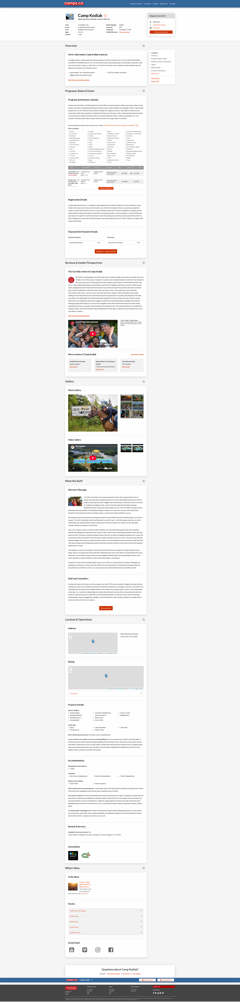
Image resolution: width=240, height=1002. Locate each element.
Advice (156, 4)
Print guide (89, 990)
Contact (66, 994)
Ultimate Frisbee (131, 142)
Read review (74, 367)
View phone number (159, 25)
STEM (109, 158)
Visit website (155, 78)
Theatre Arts (130, 140)
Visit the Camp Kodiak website (79, 80)
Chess (71, 149)
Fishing (91, 140)
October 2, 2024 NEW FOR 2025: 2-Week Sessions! (85, 884)
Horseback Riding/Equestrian (97, 149)
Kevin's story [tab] (74, 921)
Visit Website (166, 980)
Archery (72, 131)
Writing (129, 158)
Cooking (72, 155)
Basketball (73, 142)
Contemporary (74, 153)
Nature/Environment (113, 138)
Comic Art (72, 151)
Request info (155, 81)
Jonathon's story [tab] (75, 932)
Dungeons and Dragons (95, 133)
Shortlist (164, 4)
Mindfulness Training (113, 133)
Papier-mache (111, 142)
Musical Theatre (112, 136)
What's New (155, 73)
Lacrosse (91, 155)
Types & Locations (136, 4)
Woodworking (131, 155)
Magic (90, 160)
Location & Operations (158, 70)
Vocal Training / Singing (133, 147)
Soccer (109, 162)
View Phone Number (113, 974)
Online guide (90, 989)
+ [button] (70, 635)
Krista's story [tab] (74, 927)
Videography (130, 144)
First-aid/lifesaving (94, 138)
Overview (154, 55)
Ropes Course (112, 155)
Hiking (90, 147)
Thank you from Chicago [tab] (78, 911)
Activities (148, 4)
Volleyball (129, 149)
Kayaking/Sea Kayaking (95, 153)
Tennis (128, 138)
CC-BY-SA (105, 653)
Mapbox (115, 653)
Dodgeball (73, 162)
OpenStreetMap (93, 653)
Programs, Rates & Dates (159, 58)
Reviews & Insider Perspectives (161, 61)
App (88, 993)
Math (109, 131)
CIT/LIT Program (74, 144)
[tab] (106, 45)
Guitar (90, 144)
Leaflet (81, 653)
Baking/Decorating (75, 138)
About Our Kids (68, 991)
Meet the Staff (155, 67)
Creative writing (74, 158)
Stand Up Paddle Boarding (134, 131)
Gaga (90, 142)
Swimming (129, 136)
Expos (88, 992)
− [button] (70, 638)
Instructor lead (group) (95, 151)
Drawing (91, 131)
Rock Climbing (112, 153)
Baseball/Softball (74, 140)
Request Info (148, 980)
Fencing (91, 136)
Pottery (110, 149)
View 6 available (124, 32)
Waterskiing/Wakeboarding (134, 151)
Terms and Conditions (100, 999)
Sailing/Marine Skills (113, 160)
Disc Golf (72, 160)
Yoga (128, 160)
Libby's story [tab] (74, 916)
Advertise (67, 992)
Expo (110, 992)
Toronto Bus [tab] (74, 693)
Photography (111, 144)
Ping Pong (110, 147)
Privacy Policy (117, 999)
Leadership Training (94, 158)
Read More (84, 893)
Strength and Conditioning (134, 133)
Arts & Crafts (73, 133)
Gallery (153, 64)
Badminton (73, 136)
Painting (110, 140)
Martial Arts (92, 162)
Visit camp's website (161, 32)
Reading (110, 151)
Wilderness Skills (131, 153)
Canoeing (72, 147)
